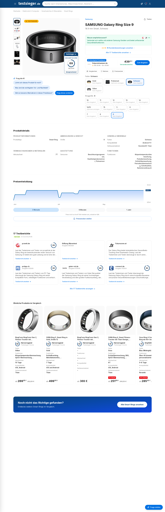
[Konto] (150, 4)
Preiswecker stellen (84, 219)
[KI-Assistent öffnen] (142, 4)
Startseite (16, 11)
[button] (51, 47)
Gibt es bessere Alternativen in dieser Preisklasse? (34, 93)
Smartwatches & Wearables (52, 11)
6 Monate (82, 210)
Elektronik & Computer (31, 11)
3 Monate (36, 210)
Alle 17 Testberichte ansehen (117, 52)
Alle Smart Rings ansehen (132, 404)
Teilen (149, 19)
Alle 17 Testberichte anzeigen (81, 289)
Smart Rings (68, 11)
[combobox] (80, 3)
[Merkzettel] (146, 4)
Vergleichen (93, 71)
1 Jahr (128, 210)
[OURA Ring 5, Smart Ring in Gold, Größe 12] (58, 345)
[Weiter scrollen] (151, 344)
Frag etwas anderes (65, 93)
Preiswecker (118, 71)
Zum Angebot (142, 63)
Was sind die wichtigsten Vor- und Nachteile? (31, 88)
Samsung (88, 19)
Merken (105, 71)
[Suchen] (115, 4)
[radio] (94, 82)
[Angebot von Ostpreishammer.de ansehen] (118, 62)
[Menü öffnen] (15, 4)
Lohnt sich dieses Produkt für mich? (28, 83)
